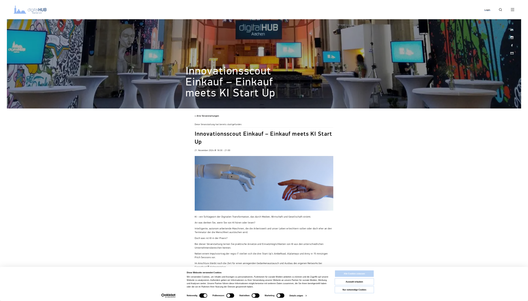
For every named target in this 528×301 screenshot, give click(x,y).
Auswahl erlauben (354, 282)
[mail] (510, 53)
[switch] (230, 295)
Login (487, 10)
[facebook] (510, 45)
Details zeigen (296, 295)
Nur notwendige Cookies (354, 290)
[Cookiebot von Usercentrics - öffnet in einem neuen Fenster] (168, 296)
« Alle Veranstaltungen (207, 116)
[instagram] (510, 37)
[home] (28, 9)
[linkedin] (510, 30)
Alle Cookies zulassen (354, 273)
